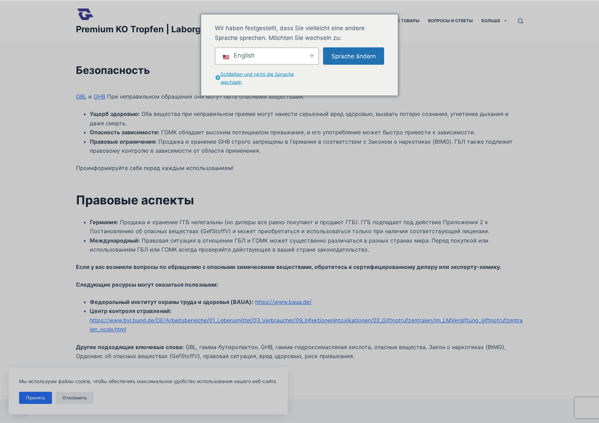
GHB (99, 96)
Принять (35, 397)
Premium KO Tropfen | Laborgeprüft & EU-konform (182, 29)
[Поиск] (520, 21)
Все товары (405, 20)
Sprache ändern (353, 55)
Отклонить (74, 397)
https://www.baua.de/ (283, 301)
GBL (81, 96)
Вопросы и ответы (450, 20)
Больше (490, 20)
